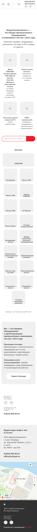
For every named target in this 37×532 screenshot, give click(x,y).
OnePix (28, 527)
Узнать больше (18, 376)
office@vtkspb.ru (30, 3)
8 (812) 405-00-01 (30, 1)
